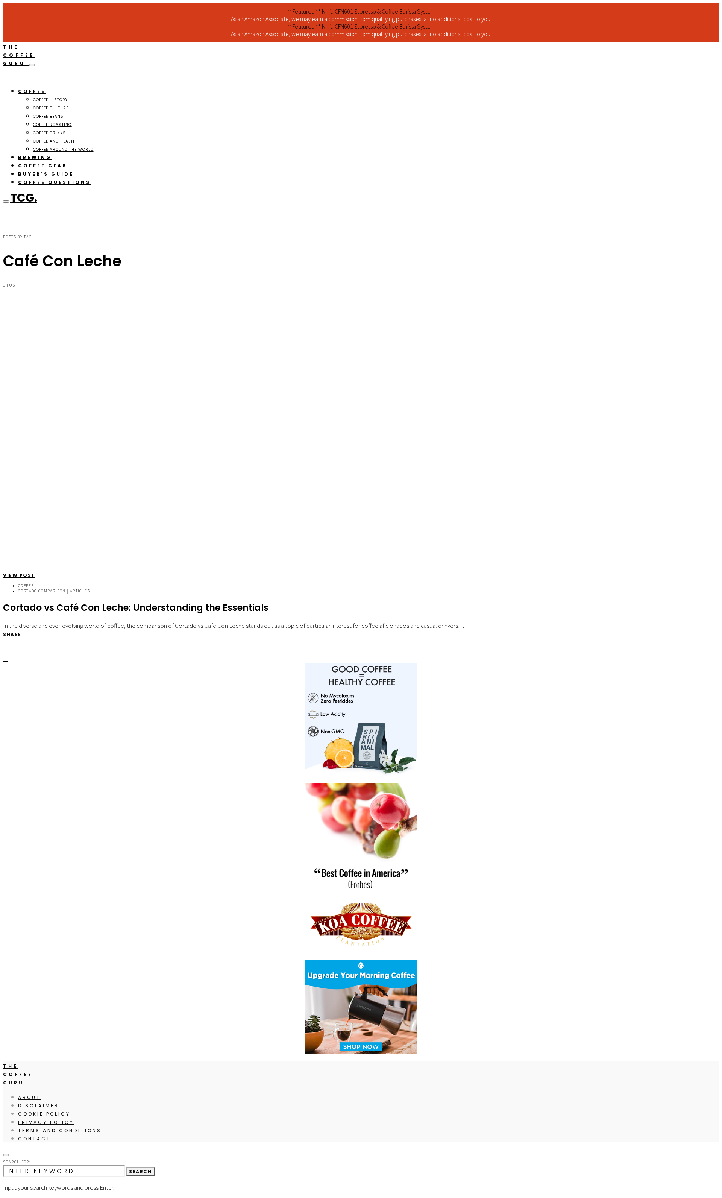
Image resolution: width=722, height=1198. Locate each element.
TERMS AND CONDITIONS (60, 1130)
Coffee (26, 585)
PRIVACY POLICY (46, 1122)
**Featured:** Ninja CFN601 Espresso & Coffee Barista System (361, 11)
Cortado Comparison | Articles (54, 591)
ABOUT (29, 1097)
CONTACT (34, 1139)
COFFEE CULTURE (50, 108)
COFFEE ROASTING (52, 124)
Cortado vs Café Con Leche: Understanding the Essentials (135, 607)
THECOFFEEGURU (19, 55)
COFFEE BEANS (48, 116)
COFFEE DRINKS (49, 133)
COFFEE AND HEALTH (54, 141)
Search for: (16, 1162)
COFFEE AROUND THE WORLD (63, 149)
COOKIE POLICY (44, 1114)
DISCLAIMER (38, 1105)
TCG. (23, 198)
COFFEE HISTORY (50, 99)
